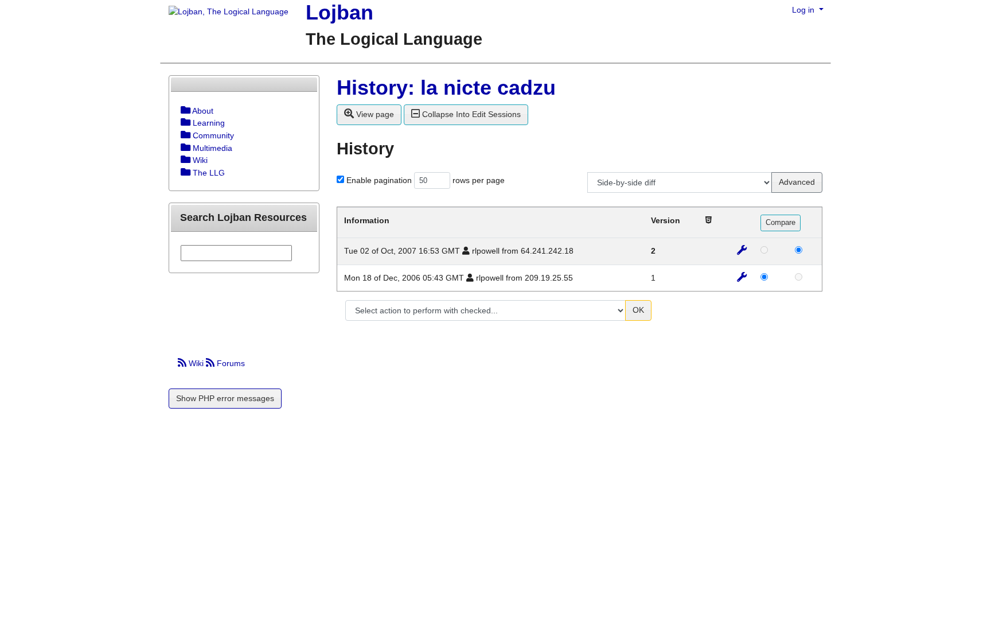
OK (638, 309)
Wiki (196, 363)
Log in (804, 9)
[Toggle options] (185, 110)
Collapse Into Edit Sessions (470, 114)
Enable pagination (379, 180)
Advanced (797, 182)
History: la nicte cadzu (446, 87)
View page (374, 114)
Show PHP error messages (225, 398)
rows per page (478, 180)
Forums (229, 363)
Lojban (339, 12)
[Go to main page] (224, 12)
